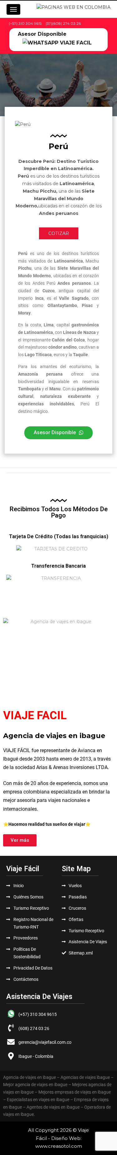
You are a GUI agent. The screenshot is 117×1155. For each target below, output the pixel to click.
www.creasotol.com (58, 1146)
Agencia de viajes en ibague (29, 1077)
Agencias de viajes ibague (85, 1077)
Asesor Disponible (42, 34)
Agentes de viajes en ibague (53, 1107)
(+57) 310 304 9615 (25, 23)
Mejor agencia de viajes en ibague (35, 1084)
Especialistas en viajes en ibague (38, 1099)
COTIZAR (58, 233)
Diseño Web (65, 1138)
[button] (58, 433)
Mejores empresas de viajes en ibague (74, 1092)
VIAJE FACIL (35, 715)
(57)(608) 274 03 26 (63, 23)
